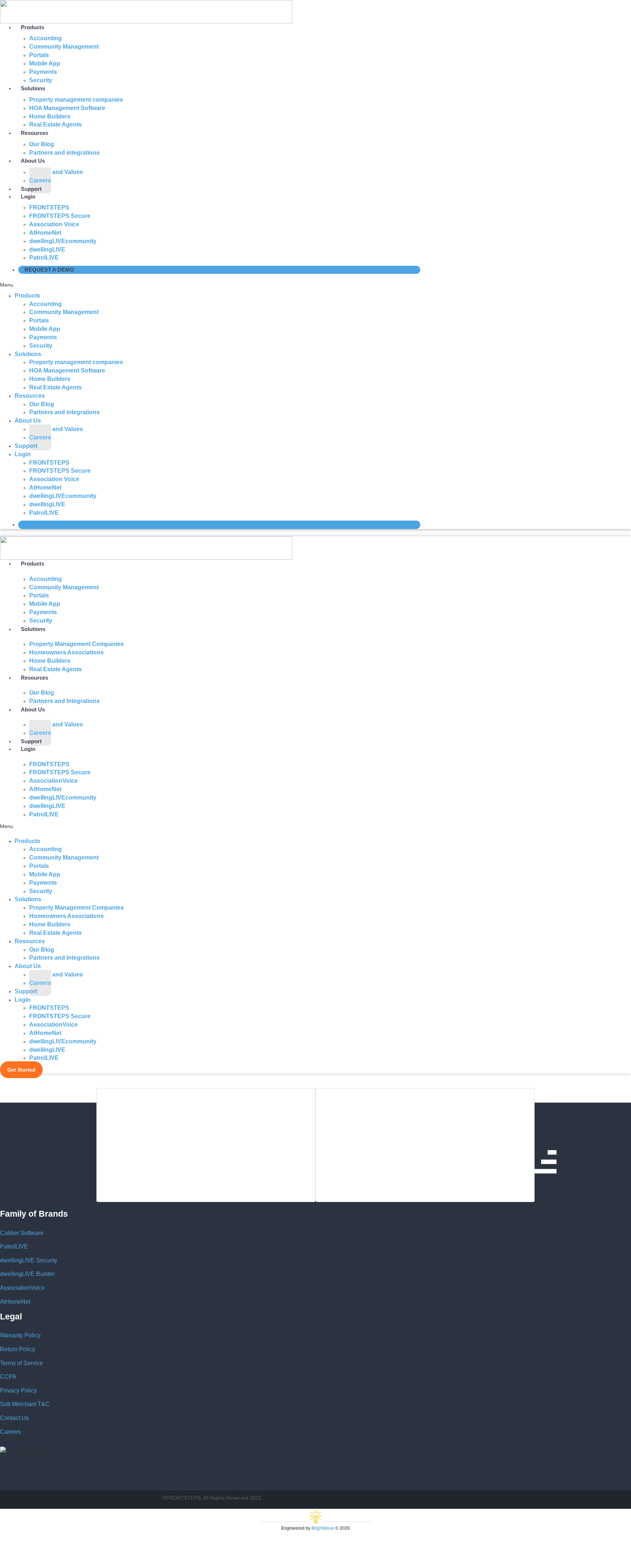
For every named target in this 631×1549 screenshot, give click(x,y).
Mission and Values (56, 172)
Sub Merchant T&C (25, 1404)
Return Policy (17, 1349)
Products (27, 295)
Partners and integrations (64, 153)
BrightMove (322, 1528)
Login (28, 196)
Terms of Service (21, 1363)
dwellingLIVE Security (28, 1260)
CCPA (8, 1377)
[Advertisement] (206, 1145)
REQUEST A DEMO (49, 270)
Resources (34, 678)
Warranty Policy (20, 1335)
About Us (28, 421)
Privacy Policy (18, 1390)
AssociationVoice (22, 1288)
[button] (212, 284)
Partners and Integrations (64, 701)
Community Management (64, 47)
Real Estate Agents (55, 124)
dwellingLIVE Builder (27, 1274)
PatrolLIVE (44, 257)
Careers (40, 437)
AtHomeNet (15, 1302)
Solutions (28, 354)
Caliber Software (21, 1233)
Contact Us (14, 1418)
